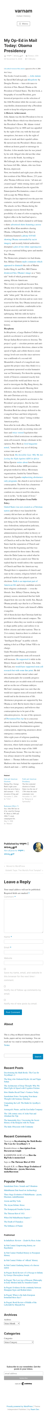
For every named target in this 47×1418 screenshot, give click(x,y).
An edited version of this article (15, 69)
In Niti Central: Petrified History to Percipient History (22, 1254)
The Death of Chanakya (13, 1221)
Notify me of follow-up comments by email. (22, 992)
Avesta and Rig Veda (12, 1201)
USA (36, 56)
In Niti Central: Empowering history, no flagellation (19, 1246)
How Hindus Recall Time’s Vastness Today (21, 1092)
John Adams (35, 75)
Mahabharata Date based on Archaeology (20, 1190)
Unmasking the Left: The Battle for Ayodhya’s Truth (22, 1104)
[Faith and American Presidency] (31, 790)
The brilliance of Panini (13, 1225)
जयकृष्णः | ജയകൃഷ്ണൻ (15, 56)
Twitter (6, 1045)
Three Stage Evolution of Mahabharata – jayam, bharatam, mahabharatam (22, 1169)
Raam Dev (35, 1409)
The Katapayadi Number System (17, 1209)
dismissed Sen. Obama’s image (17, 272)
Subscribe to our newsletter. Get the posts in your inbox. (23, 1368)
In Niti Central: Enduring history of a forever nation (21, 1266)
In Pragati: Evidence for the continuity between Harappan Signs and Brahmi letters (22, 1288)
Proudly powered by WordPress (20, 1406)
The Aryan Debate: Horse (14, 1205)
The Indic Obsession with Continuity (18, 1126)
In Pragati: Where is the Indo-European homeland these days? (19, 1296)
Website (8, 958)
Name (8, 937)
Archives (7, 1319)
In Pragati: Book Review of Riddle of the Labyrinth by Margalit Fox (20, 1303)
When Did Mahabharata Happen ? (17, 1217)
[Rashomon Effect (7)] (13, 815)
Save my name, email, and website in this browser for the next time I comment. (23, 976)
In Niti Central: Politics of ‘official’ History (21, 1260)
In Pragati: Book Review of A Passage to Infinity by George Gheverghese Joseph (23, 1273)
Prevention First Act (15, 718)
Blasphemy (32, 79)
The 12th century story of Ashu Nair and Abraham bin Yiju (20, 1114)
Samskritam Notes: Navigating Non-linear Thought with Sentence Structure (20, 1097)
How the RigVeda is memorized (20, 1156)
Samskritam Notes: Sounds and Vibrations (20, 1186)
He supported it (23, 659)
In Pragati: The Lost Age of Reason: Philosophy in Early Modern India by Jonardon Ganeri (23, 1281)
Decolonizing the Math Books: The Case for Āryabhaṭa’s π (21, 1073)
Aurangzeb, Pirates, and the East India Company (23, 1109)
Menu (25, 23)
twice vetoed (18, 432)
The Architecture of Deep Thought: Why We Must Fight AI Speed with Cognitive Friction (22, 1086)
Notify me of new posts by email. (20, 1003)
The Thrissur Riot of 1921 (23, 1161)
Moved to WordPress (15, 866)
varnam (23, 11)
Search (38, 1056)
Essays (31, 56)
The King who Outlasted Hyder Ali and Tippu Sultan (22, 1080)
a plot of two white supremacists (27, 246)
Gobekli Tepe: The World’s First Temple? (23, 871)
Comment (10, 896)
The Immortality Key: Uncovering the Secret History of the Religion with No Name (21, 1121)
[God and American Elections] (13, 789)
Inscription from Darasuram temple (19, 1149)
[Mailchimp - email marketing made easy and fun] (23, 1385)
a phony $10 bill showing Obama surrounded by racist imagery (20, 239)
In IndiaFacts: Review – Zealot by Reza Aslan (22, 1240)
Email (7, 947)
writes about (22, 462)
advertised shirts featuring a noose (26, 224)
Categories (8, 1338)
